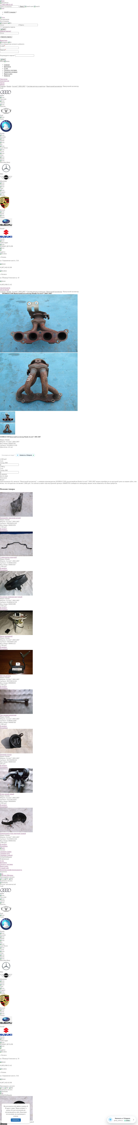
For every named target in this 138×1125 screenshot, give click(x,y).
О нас (6, 68)
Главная (6, 65)
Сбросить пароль (6, 37)
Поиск (22, 6)
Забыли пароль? (5, 31)
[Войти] (3, 29)
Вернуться (3, 40)
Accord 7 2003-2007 (18, 86)
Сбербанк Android (6, 855)
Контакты (7, 66)
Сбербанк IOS (5, 853)
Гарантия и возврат (10, 72)
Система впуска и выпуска (36, 86)
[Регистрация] (3, 59)
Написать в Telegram (26, 455)
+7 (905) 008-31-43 (6, 4)
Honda (9, 86)
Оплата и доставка (10, 70)
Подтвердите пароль (7, 55)
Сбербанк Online (5, 852)
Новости (7, 75)
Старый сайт (4, 868)
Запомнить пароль (8, 27)
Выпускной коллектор (54, 86)
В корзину (3, 1124)
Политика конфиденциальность (11, 870)
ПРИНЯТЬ (15, 1120)
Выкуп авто (8, 74)
